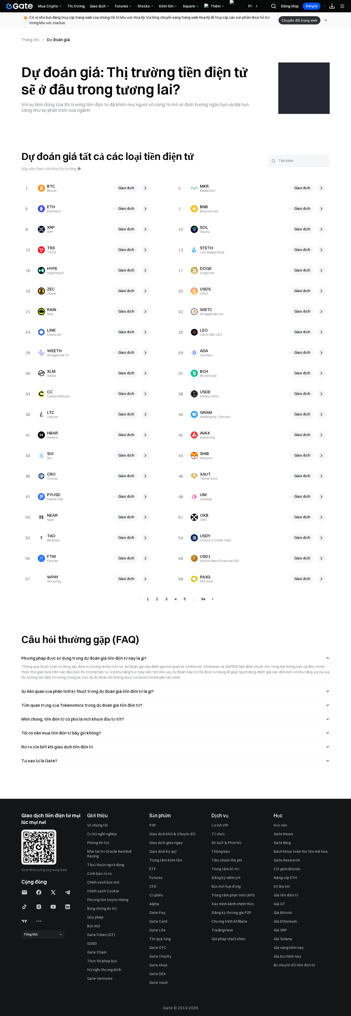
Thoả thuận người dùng (105, 865)
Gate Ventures (100, 978)
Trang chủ (30, 39)
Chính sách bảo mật (103, 882)
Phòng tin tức (98, 842)
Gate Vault (158, 982)
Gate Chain (96, 952)
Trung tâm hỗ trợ (225, 869)
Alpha (154, 904)
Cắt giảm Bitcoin (287, 869)
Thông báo (220, 851)
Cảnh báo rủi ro (99, 873)
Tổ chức (218, 834)
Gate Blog (282, 842)
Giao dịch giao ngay (166, 842)
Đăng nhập (290, 6)
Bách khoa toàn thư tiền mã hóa (301, 851)
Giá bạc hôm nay (287, 956)
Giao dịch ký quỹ (163, 851)
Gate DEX (157, 974)
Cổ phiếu (156, 895)
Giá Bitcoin (283, 912)
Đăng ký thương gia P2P (231, 912)
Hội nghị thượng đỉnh (104, 969)
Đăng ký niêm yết (226, 877)
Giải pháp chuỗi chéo (228, 939)
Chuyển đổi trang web (299, 20)
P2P (152, 825)
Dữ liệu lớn (282, 886)
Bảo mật (93, 926)
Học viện (280, 825)
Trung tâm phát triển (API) (233, 895)
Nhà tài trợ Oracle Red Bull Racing (109, 853)
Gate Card (158, 921)
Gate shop (158, 965)
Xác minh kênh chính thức (232, 904)
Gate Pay (157, 912)
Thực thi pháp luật (102, 961)
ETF (152, 869)
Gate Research (287, 860)
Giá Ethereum (285, 921)
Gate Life (157, 930)
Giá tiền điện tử (286, 895)
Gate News (283, 834)
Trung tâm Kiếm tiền (165, 860)
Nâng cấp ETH (285, 877)
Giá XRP (280, 930)
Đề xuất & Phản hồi (226, 842)
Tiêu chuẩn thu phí (226, 860)
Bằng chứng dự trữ (102, 908)
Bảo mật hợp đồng (226, 886)
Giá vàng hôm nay (289, 947)
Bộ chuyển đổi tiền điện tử (294, 965)
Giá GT (279, 904)
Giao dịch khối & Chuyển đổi (172, 834)
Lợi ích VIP (219, 825)
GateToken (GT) (101, 934)
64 (203, 599)
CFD (152, 886)
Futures (156, 877)
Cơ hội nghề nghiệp (102, 834)
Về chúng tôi (97, 825)
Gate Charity (160, 956)
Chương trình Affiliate (229, 921)
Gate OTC (157, 947)
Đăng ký (311, 6)
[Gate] (19, 6)
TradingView (222, 930)
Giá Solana (283, 939)
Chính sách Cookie (103, 891)
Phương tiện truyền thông (107, 899)
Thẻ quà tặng (160, 939)
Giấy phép (95, 917)
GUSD (92, 943)
